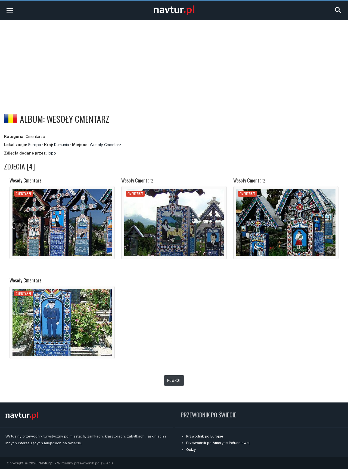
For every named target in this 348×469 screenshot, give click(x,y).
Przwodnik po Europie (204, 436)
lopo (52, 153)
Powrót (174, 380)
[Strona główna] (174, 13)
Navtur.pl (46, 463)
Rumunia (61, 144)
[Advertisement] (174, 61)
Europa (34, 144)
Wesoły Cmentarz (105, 144)
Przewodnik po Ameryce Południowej (218, 442)
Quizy (191, 449)
